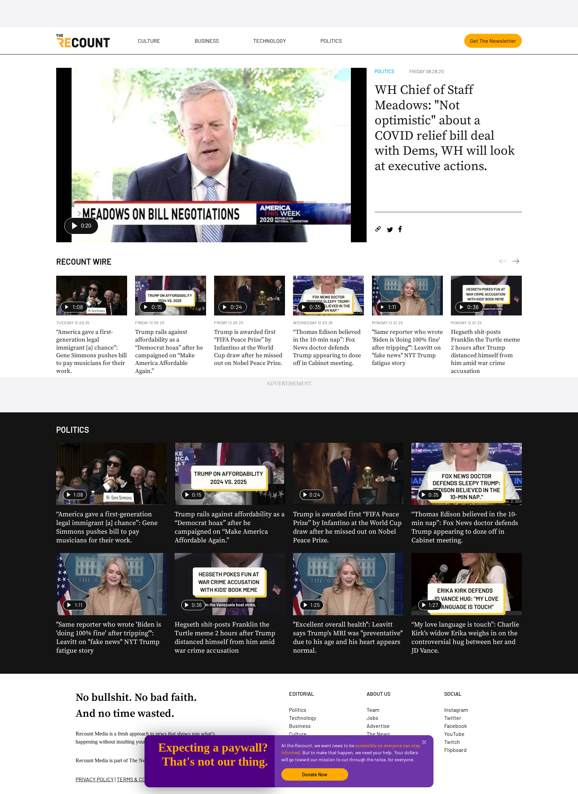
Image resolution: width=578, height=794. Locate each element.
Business (207, 40)
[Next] (503, 262)
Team (373, 709)
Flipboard (455, 750)
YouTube (454, 734)
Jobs (372, 717)
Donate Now (314, 774)
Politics (331, 40)
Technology (269, 40)
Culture (149, 40)
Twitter (452, 717)
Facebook (455, 725)
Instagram (456, 709)
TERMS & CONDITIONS (142, 779)
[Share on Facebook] (400, 230)
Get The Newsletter (493, 40)
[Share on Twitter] (390, 230)
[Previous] (516, 262)
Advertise (378, 725)
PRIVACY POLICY (95, 779)
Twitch (452, 742)
